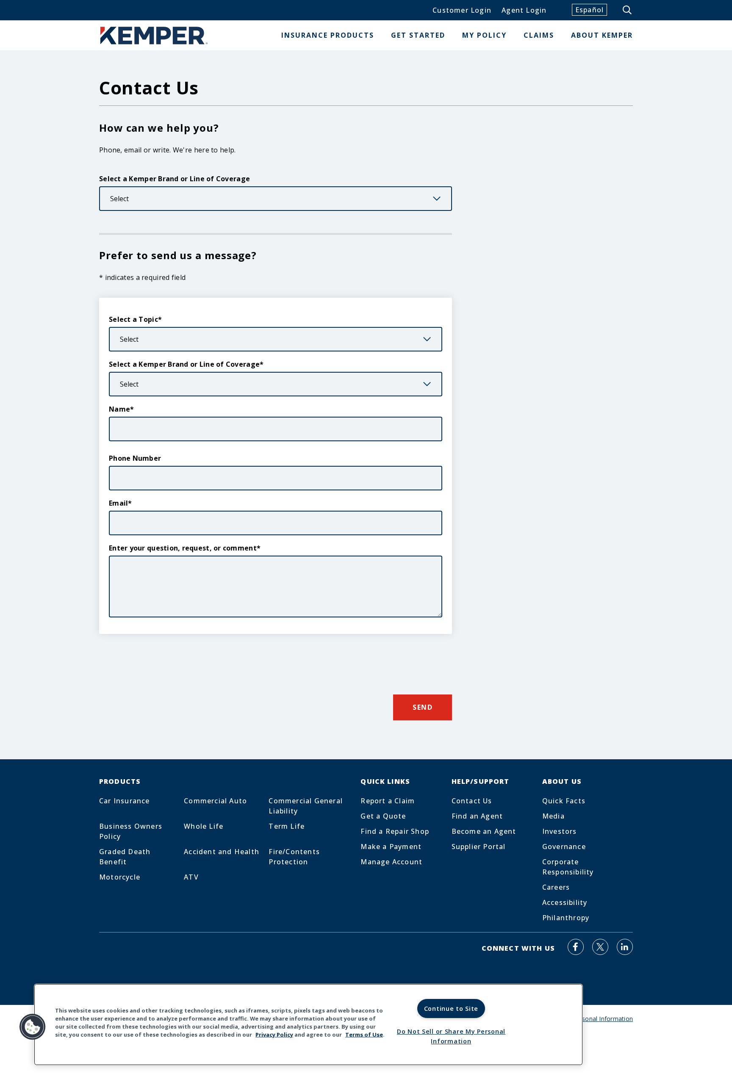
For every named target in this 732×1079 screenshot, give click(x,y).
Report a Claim (387, 800)
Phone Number (135, 458)
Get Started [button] (418, 35)
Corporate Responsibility (568, 867)
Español (589, 9)
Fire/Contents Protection (294, 856)
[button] (32, 1026)
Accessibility (565, 902)
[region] (308, 1024)
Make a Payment (390, 846)
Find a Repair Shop (394, 831)
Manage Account (391, 861)
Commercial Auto (215, 800)
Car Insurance (124, 800)
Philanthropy (565, 917)
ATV (191, 877)
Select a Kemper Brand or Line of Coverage (174, 178)
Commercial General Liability (306, 806)
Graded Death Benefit (124, 856)
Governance (564, 846)
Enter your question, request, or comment (183, 548)
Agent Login (524, 10)
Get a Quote (383, 816)
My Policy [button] (484, 35)
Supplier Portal (479, 846)
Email (118, 503)
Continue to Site (451, 1008)
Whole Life (203, 826)
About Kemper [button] (602, 35)
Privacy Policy (274, 1034)
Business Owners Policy (130, 831)
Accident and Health (221, 851)
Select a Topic (133, 319)
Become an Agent (484, 831)
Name (119, 409)
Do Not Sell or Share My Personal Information (451, 1036)
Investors (559, 831)
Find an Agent (477, 816)
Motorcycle (119, 877)
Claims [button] (539, 35)
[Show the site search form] (627, 10)
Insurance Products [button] (327, 35)
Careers (556, 887)
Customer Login (462, 10)
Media (553, 816)
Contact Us (472, 800)
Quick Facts (563, 800)
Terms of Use (364, 1034)
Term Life (287, 826)
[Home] (154, 35)
